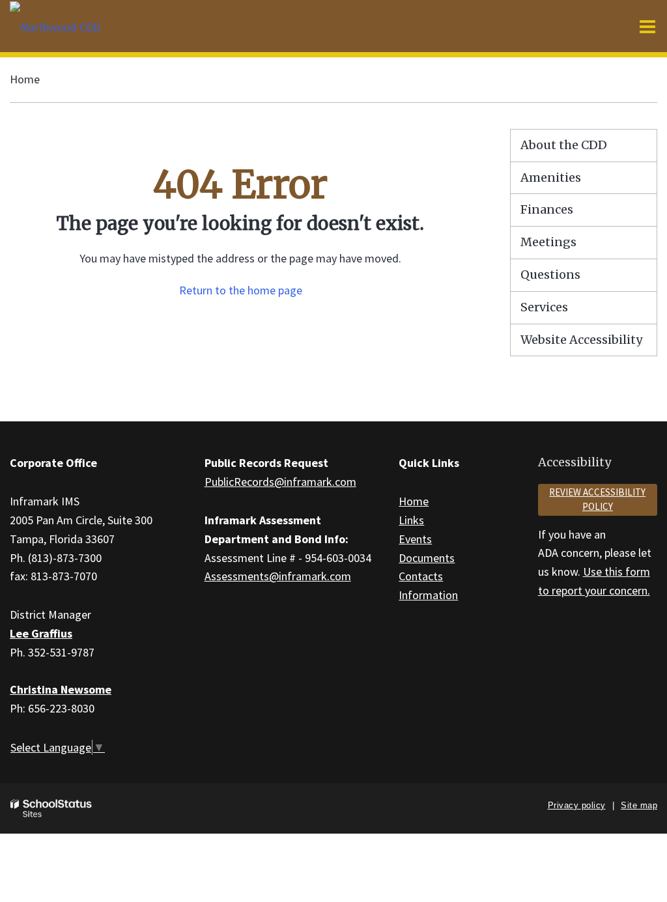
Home (25, 79)
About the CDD (563, 144)
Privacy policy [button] (577, 805)
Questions (550, 274)
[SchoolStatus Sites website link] (51, 808)
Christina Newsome (60, 689)
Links (411, 520)
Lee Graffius (41, 633)
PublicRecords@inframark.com (280, 481)
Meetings (548, 241)
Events (415, 538)
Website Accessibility (581, 339)
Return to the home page (240, 290)
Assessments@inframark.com (278, 576)
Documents (427, 557)
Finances (546, 209)
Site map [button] (639, 805)
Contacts (421, 576)
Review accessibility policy (597, 499)
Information (428, 594)
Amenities (550, 177)
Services (544, 307)
